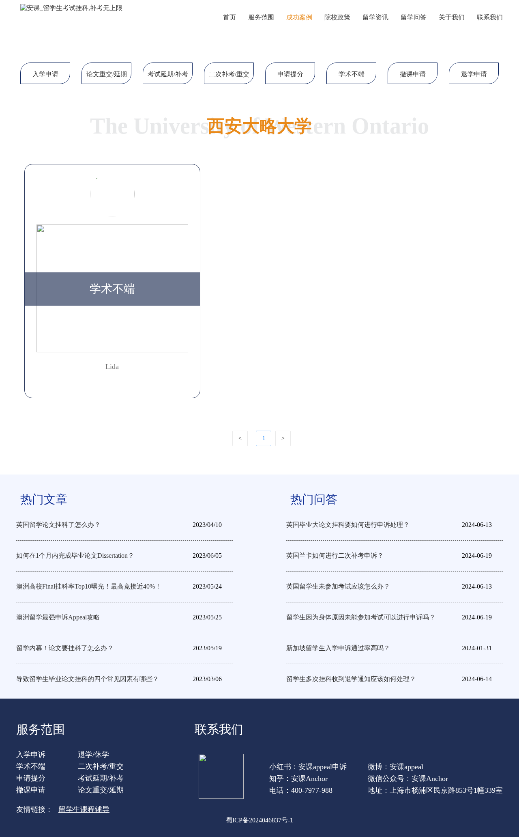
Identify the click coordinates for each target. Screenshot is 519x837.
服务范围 (261, 17)
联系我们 (490, 17)
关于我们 (452, 17)
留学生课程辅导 (83, 809)
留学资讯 (375, 17)
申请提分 (290, 74)
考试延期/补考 (168, 74)
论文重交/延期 (106, 74)
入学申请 (45, 74)
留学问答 (414, 17)
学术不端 (352, 74)
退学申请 (474, 74)
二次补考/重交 (229, 74)
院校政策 (337, 17)
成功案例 (299, 17)
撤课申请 (413, 74)
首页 (229, 17)
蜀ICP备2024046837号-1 (259, 820)
